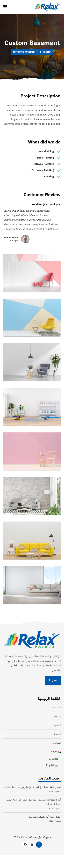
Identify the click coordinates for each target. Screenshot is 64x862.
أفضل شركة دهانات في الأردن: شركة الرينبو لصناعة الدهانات (32, 787)
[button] (5, 7)
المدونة (57, 734)
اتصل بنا (53, 680)
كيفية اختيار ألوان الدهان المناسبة (45, 817)
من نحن (57, 716)
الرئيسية (57, 707)
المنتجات (56, 725)
